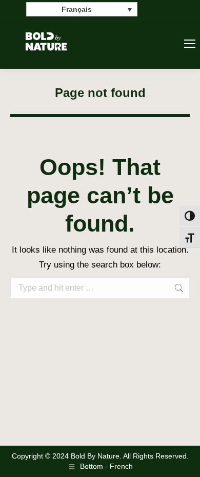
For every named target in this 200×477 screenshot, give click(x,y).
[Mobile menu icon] (189, 43)
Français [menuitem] (77, 10)
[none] (81, 9)
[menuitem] (81, 9)
